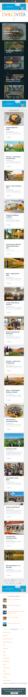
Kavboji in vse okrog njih (14, 605)
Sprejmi (14, 693)
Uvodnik (5, 677)
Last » (20, 583)
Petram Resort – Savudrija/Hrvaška (12, 420)
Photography (6, 661)
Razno (4, 664)
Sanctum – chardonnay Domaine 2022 (13, 157)
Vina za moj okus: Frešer (14, 623)
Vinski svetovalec (7, 680)
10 (7, 583)
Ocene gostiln (6, 658)
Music (4, 651)
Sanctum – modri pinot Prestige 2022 (13, 362)
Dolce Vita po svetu (7, 639)
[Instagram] (15, 1)
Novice (4, 655)
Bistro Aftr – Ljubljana (13, 617)
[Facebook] (12, 1)
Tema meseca (6, 667)
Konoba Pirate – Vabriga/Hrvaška (11, 537)
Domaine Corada (11, 449)
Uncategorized (6, 674)
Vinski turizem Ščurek (13, 507)
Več (21, 691)
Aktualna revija (6, 632)
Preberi (9, 137)
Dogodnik (5, 635)
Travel (4, 671)
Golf (4, 645)
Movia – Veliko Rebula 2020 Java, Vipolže (13, 391)
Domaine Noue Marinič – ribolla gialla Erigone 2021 (14, 246)
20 (10, 583)
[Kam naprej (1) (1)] (14, 9)
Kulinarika (5, 648)
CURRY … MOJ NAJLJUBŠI (14, 599)
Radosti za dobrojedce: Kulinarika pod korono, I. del (16, 612)
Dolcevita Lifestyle (7, 642)
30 (13, 583)
